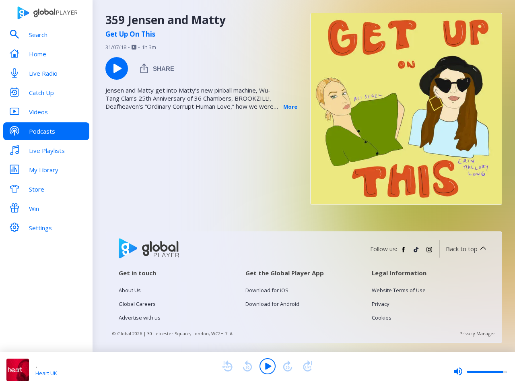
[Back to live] (308, 366)
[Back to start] (227, 366)
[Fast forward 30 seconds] (288, 366)
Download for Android (272, 304)
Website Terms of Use (399, 290)
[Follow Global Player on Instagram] (429, 252)
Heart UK (46, 373)
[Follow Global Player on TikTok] (416, 252)
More (290, 106)
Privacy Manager (477, 333)
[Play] (268, 366)
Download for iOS (266, 290)
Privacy (380, 304)
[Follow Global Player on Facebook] (403, 252)
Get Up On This (130, 34)
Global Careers (137, 304)
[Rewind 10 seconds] (247, 366)
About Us (130, 290)
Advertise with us (140, 317)
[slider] (480, 371)
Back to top (462, 249)
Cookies (381, 317)
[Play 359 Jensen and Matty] (116, 68)
